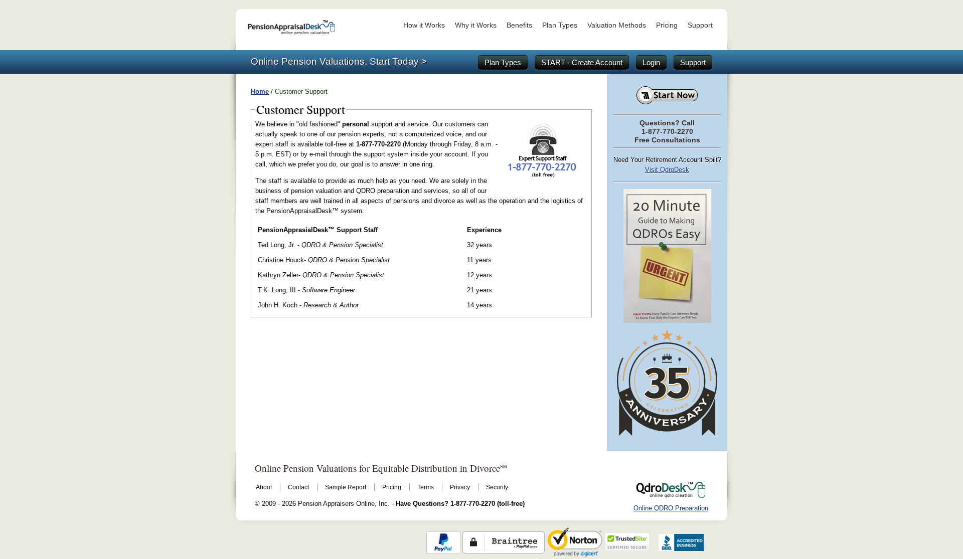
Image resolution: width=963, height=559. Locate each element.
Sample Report (345, 487)
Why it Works (476, 25)
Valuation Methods (616, 25)
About (264, 487)
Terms (425, 487)
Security (497, 487)
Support (700, 25)
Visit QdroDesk (667, 169)
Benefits (519, 25)
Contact (298, 487)
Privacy (460, 487)
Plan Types (559, 25)
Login (651, 62)
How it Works (424, 25)
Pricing (667, 25)
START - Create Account (581, 62)
